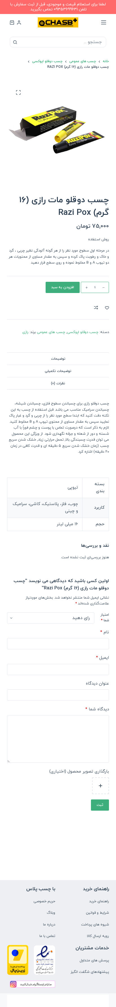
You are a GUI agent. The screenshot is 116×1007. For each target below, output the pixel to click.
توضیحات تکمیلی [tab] (58, 371)
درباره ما (49, 924)
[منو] (103, 22)
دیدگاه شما (97, 709)
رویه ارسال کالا (98, 936)
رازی (25, 332)
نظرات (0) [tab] (58, 383)
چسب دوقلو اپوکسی (82, 332)
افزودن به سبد (62, 287)
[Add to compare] (96, 308)
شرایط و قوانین (97, 912)
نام (104, 632)
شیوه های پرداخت (95, 924)
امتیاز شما (105, 618)
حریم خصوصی (44, 901)
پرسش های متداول (94, 960)
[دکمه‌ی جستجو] (15, 42)
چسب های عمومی (51, 332)
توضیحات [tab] (58, 359)
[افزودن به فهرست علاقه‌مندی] (107, 308)
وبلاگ (51, 912)
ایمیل (102, 658)
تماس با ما (47, 936)
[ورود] (19, 22)
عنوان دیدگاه (97, 684)
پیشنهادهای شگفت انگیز (90, 972)
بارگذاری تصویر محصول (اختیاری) (79, 772)
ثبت (100, 805)
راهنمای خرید (99, 901)
